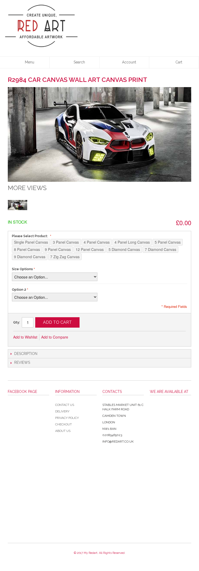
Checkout (63, 424)
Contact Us (64, 405)
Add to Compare (54, 337)
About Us (62, 431)
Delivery (62, 411)
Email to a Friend (79, 337)
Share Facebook (89, 337)
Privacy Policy (67, 418)
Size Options (22, 269)
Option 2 (19, 289)
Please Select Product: (30, 236)
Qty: (16, 322)
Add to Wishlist (25, 337)
